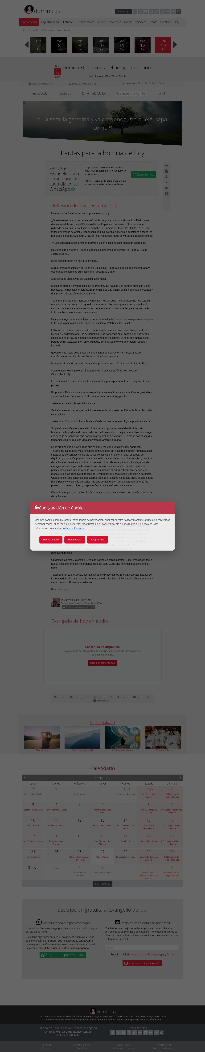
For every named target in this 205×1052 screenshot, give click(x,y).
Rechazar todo (51, 539)
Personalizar (74, 539)
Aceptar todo (97, 539)
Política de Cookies (73, 528)
